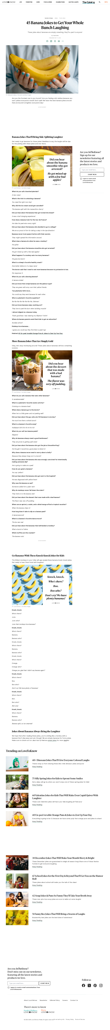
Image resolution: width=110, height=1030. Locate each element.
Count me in (92, 174)
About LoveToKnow (30, 1000)
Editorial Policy (55, 1000)
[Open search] (100, 2)
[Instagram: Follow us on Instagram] (101, 985)
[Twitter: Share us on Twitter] (51, 41)
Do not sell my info (59, 1019)
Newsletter (43, 1000)
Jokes (56, 18)
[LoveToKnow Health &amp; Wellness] (30, 1011)
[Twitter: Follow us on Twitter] (89, 985)
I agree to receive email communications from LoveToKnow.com (89, 180)
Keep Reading (37, 767)
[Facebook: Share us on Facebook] (47, 41)
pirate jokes (52, 740)
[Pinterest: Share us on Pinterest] (55, 41)
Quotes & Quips (49, 18)
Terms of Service (80, 1019)
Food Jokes (62, 18)
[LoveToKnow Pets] (48, 1011)
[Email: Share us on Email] (59, 41)
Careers (65, 1000)
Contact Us (74, 1000)
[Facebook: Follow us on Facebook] (83, 985)
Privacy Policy (70, 1019)
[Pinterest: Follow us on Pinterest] (95, 985)
